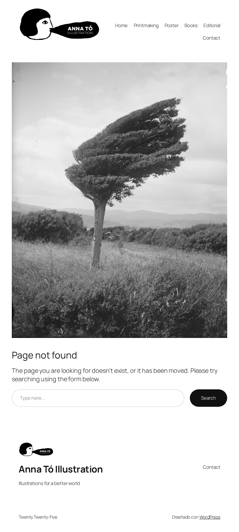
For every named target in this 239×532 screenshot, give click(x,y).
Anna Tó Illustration (61, 469)
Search (208, 398)
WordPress (209, 517)
